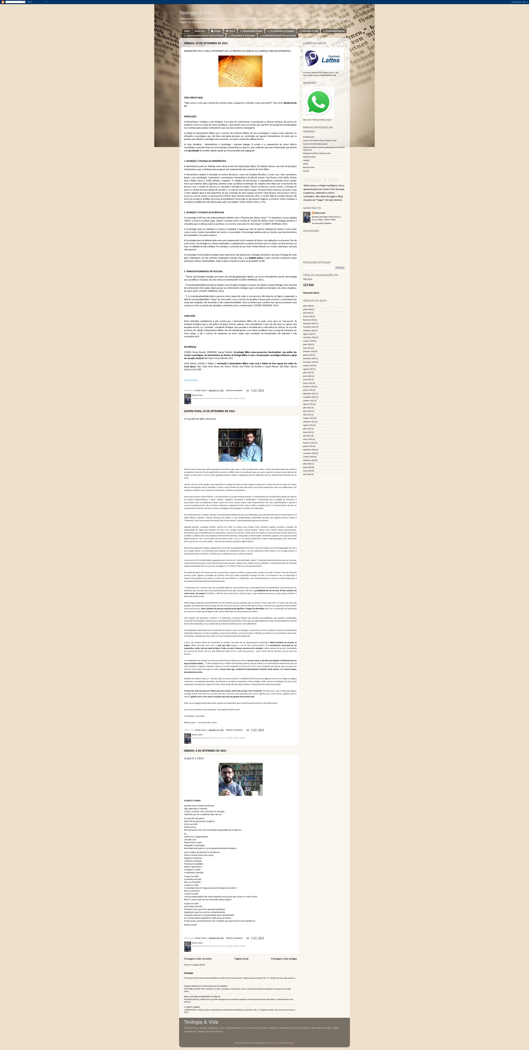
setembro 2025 (309, 331)
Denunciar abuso (311, 293)
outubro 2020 (308, 457)
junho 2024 (307, 345)
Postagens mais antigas (284, 959)
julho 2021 (307, 429)
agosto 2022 (308, 404)
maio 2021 (307, 432)
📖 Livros (230, 31)
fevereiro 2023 (309, 387)
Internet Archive (309, 157)
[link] (190, 924)
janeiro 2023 (308, 390)
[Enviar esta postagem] (247, 391)
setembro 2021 (309, 422)
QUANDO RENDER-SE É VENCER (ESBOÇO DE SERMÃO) (205, 986)
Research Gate (309, 167)
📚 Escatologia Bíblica (333, 31)
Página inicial (241, 959)
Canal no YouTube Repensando (315, 144)
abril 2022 (307, 415)
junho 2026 (307, 310)
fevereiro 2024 (309, 352)
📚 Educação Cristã (308, 31)
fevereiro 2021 (309, 443)
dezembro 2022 (309, 394)
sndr (273, 1043)
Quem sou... (200, 31)
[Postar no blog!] (255, 390)
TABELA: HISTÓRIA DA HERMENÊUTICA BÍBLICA (202, 997)
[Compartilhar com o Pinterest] (262, 390)
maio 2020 (307, 471)
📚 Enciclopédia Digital (251, 31)
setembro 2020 (309, 460)
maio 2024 (307, 348)
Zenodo (306, 171)
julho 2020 (307, 464)
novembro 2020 (309, 453)
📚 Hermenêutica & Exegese (280, 31)
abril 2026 (307, 313)
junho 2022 (307, 411)
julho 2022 (307, 408)
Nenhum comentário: (234, 391)
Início (187, 31)
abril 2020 (307, 474)
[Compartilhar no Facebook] (260, 390)
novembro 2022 (309, 397)
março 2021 (307, 439)
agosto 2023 (308, 369)
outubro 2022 (308, 401)
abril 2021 (307, 436)
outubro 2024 (308, 341)
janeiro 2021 (308, 446)
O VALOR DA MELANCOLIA (200, 418)
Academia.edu (308, 137)
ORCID (305, 164)
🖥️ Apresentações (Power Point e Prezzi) (203, 35)
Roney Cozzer (191, 380)
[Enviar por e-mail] (252, 390)
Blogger (291, 1043)
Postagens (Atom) (198, 965)
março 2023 (307, 383)
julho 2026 (307, 306)
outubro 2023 (308, 366)
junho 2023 (307, 376)
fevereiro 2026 (309, 320)
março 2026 (307, 317)
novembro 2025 (309, 327)
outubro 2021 (308, 418)
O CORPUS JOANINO (192, 1007)
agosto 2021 (308, 425)
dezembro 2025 (309, 324)
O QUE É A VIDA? (194, 758)
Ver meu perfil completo (321, 223)
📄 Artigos (216, 31)
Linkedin (306, 160)
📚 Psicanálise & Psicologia (241, 35)
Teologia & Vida (196, 13)
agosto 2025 (308, 334)
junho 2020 (307, 467)
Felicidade (188, 973)
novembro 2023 (309, 362)
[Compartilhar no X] (257, 390)
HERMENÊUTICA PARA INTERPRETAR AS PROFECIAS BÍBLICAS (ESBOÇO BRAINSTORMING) (237, 50)
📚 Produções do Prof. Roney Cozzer (278, 35)
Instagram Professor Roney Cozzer (317, 153)
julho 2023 (307, 373)
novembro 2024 (309, 337)
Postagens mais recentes (198, 959)
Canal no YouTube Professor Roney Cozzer (320, 141)
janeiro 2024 (308, 355)
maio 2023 (307, 380)
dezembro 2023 (309, 359)
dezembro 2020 (309, 450)
